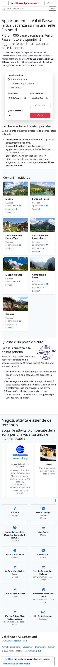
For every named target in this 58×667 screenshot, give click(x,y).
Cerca (52, 8)
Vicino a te (40, 105)
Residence (16, 87)
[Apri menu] (5, 3)
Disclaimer (28, 647)
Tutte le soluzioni (19, 79)
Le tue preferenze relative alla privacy (30, 659)
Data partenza (36, 93)
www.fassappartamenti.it (15, 640)
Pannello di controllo (11, 647)
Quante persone (15, 110)
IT (51, 3)
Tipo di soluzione (15, 75)
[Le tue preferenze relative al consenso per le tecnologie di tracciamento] (55, 500)
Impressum (40, 647)
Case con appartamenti (23, 83)
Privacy (51, 647)
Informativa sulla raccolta (16, 663)
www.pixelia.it (34, 650)
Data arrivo (13, 93)
